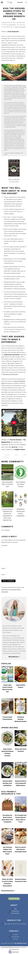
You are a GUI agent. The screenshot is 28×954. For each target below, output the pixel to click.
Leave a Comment (20, 27)
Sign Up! (7, 924)
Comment (4, 545)
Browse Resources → (8, 890)
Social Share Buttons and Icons (10, 947)
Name (3, 568)
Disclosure (15, 911)
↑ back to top (14, 898)
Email (3, 574)
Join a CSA (10, 363)
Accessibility (15, 913)
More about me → (14, 656)
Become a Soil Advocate (10, 374)
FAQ (15, 908)
